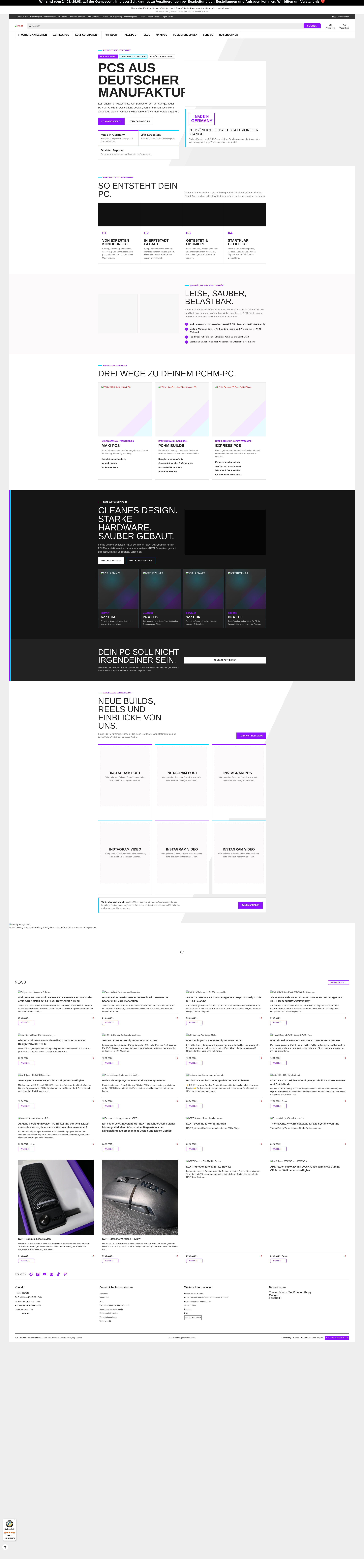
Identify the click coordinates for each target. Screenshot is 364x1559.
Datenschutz (104, 1297)
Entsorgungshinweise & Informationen (114, 1305)
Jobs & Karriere (93, 17)
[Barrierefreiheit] (5, 1547)
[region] (182, 34)
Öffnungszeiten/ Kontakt (193, 1293)
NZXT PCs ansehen (111, 561)
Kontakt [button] (26, 1313)
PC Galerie (62, 17)
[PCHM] (19, 26)
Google (273, 1295)
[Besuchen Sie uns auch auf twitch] (65, 1274)
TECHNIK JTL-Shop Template (311, 1338)
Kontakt (142, 17)
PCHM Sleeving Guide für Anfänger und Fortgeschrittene (206, 1297)
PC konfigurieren (111, 121)
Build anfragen (250, 905)
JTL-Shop (295, 1338)
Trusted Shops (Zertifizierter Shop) (290, 1292)
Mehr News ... (338, 982)
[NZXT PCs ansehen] (117, 314)
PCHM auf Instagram (251, 736)
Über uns (187, 1309)
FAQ (186, 1313)
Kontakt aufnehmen (225, 660)
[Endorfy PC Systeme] (182, 926)
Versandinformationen (108, 1317)
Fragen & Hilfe (167, 17)
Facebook (275, 1297)
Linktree (105, 17)
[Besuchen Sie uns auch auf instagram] (51, 1274)
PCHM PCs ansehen (140, 121)
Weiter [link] (25, 1023)
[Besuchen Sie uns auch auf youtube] (44, 1274)
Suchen (312, 26)
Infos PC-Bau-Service (193, 1318)
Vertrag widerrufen (337, 1338)
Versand (79, 1338)
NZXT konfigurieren (140, 561)
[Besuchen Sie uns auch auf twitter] (38, 1274)
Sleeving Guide (190, 1305)
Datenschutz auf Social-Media (111, 1309)
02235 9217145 (22, 1293)
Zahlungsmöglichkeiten (109, 1313)
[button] (56, 991)
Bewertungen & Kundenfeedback (43, 17)
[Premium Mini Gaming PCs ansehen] (159, 314)
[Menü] (14, 1520)
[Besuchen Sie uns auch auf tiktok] (58, 1274)
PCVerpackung (116, 17)
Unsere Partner (153, 17)
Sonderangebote (130, 17)
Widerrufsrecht (105, 1321)
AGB (101, 1301)
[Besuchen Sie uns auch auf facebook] (31, 1274)
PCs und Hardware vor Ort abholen (197, 1301)
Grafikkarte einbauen (77, 17)
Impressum (104, 1293)
